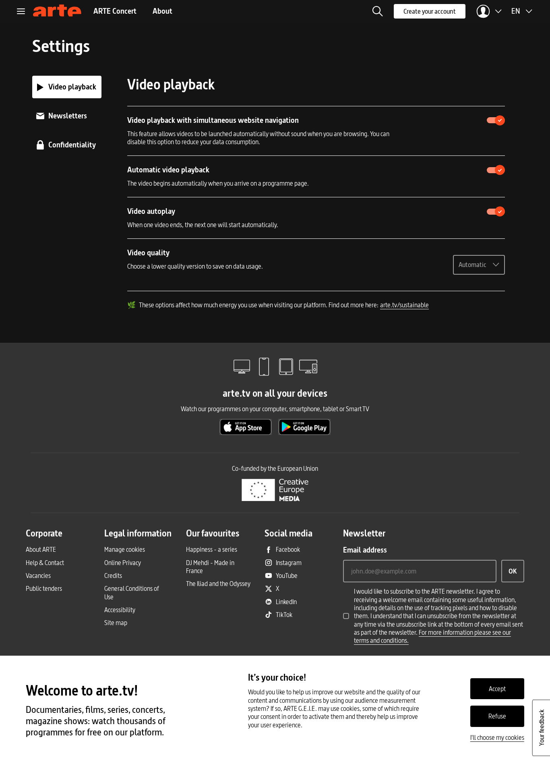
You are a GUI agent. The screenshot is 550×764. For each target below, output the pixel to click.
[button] (377, 11)
